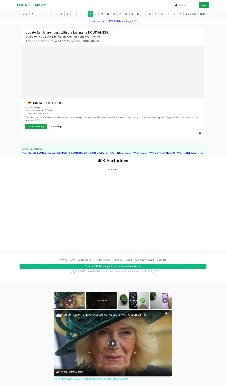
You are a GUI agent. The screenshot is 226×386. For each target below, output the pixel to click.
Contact (161, 259)
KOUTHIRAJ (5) (79, 152)
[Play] (133, 300)
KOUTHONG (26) (150, 152)
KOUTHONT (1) (168, 152)
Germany (40, 110)
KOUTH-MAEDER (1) (98, 152)
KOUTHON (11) (132, 152)
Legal (151, 259)
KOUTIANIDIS (116, 21)
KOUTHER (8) (29, 152)
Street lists (190, 14)
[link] (59, 315)
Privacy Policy (102, 259)
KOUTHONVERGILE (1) (188, 152)
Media (128, 259)
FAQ (72, 259)
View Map (56, 126)
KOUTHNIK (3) (117, 152)
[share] (166, 313)
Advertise (140, 259)
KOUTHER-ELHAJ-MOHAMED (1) (53, 152)
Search (204, 5)
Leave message (36, 126)
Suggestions (84, 259)
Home (25, 14)
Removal (118, 259)
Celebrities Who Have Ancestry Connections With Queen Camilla (105, 314)
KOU (104, 21)
